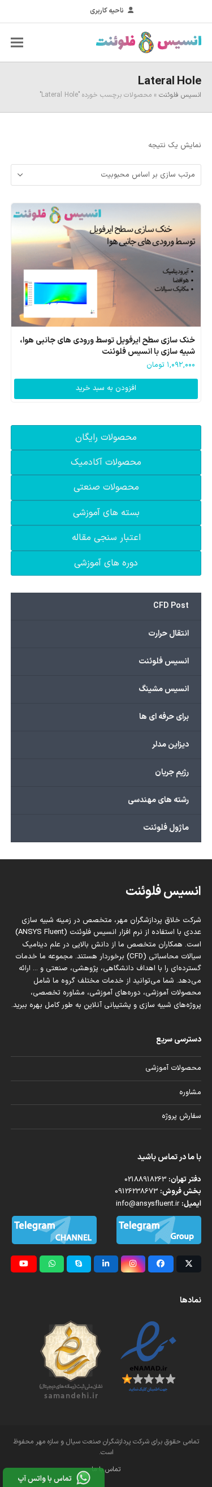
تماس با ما (106, 1469)
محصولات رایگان (106, 437)
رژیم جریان (172, 772)
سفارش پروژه (181, 1116)
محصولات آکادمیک (106, 462)
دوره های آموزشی (106, 563)
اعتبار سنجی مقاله (106, 538)
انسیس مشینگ (164, 689)
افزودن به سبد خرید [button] (106, 388)
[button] (17, 42)
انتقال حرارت (168, 634)
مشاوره (190, 1092)
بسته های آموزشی (106, 513)
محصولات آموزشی (173, 1068)
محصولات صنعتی (106, 487)
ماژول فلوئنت (166, 828)
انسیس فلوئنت (180, 95)
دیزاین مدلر (170, 745)
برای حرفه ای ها (164, 717)
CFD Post (171, 606)
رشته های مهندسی (158, 800)
